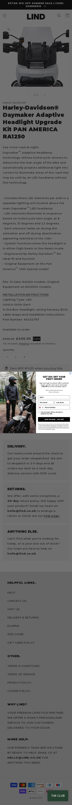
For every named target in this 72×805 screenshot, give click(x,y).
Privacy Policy (48, 429)
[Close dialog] (70, 373)
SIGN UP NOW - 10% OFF (54, 419)
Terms (53, 429)
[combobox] (41, 407)
